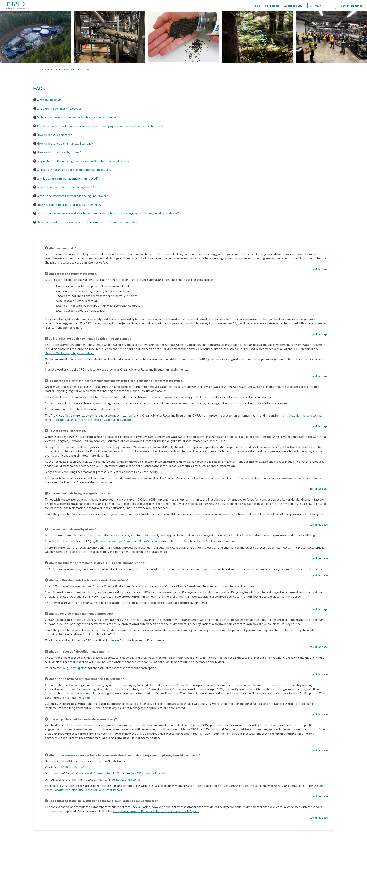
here (88, 697)
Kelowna (101, 541)
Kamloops (115, 541)
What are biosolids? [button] (50, 100)
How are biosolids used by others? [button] (59, 152)
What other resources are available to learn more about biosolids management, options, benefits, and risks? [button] (108, 213)
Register (356, 5)
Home (41, 69)
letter (115, 640)
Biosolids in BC (74, 767)
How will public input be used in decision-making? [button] (69, 205)
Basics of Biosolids (128, 779)
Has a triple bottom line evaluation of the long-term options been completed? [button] (88, 222)
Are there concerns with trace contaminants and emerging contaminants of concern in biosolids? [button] (100, 126)
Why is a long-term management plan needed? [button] (67, 178)
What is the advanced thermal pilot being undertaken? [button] (72, 196)
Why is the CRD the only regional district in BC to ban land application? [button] (83, 161)
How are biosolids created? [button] (54, 135)
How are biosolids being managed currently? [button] (66, 143)
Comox (128, 541)
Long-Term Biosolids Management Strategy (68, 69)
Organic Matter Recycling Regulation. (69, 353)
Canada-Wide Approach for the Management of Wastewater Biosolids (121, 773)
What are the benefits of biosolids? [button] (60, 108)
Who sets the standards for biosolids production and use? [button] (74, 170)
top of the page (319, 269)
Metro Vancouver (150, 541)
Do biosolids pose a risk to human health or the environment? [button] (77, 117)
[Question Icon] (34, 99)
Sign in (345, 5)
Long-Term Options (75, 668)
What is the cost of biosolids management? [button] (65, 187)
